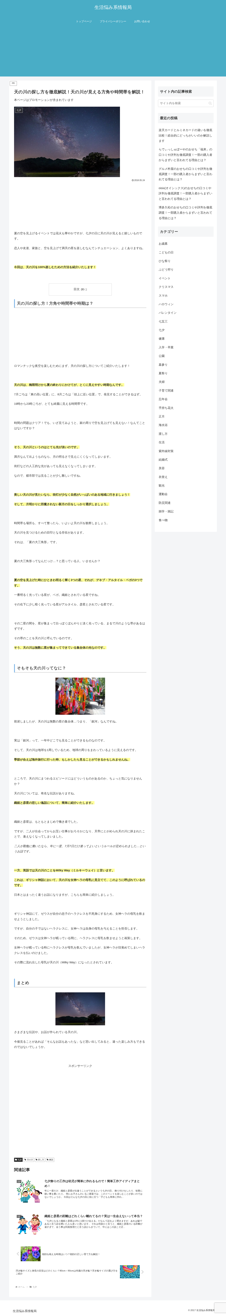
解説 (51, 1160)
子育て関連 (166, 390)
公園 (162, 356)
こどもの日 (166, 252)
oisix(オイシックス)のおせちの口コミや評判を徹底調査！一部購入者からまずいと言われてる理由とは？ (185, 193)
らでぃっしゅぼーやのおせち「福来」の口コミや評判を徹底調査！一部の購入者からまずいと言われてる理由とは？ (185, 155)
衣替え (163, 477)
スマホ (163, 295)
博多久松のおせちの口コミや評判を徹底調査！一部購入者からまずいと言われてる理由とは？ (185, 213)
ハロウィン (166, 304)
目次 (77, 289)
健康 (162, 338)
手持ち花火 (166, 408)
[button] (210, 103)
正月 (162, 416)
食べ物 (163, 520)
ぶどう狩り (166, 269)
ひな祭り (165, 261)
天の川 (30, 1160)
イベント (165, 278)
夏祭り (163, 373)
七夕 (20, 1160)
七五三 (163, 321)
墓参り (163, 364)
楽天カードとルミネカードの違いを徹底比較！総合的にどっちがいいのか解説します (185, 135)
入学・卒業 (166, 347)
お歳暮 (163, 243)
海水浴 (163, 425)
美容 (162, 468)
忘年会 (163, 399)
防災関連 (165, 503)
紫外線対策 (166, 451)
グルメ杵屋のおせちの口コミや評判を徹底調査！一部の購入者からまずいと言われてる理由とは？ (185, 174)
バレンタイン (168, 312)
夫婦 (162, 381)
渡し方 (163, 433)
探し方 (41, 1160)
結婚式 (163, 459)
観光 (162, 485)
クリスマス (166, 287)
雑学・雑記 (166, 511)
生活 (162, 442)
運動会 (163, 494)
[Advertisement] (113, 53)
